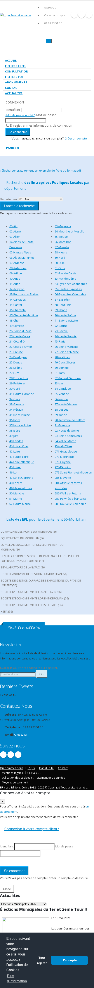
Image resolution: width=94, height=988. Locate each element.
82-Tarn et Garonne (68, 378)
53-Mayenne (63, 226)
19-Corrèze (16, 326)
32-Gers (14, 399)
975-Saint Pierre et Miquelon (73, 472)
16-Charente (17, 310)
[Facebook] (74, 14)
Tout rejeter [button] (42, 960)
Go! (41, 674)
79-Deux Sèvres (65, 362)
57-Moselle (62, 247)
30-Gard (14, 389)
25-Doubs (15, 362)
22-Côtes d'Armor (20, 347)
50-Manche (16, 493)
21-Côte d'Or (17, 341)
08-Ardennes (17, 268)
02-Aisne (15, 231)
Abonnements (16, 82)
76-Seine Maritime (66, 347)
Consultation (16, 71)
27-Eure (14, 373)
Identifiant (12, 110)
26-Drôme (15, 368)
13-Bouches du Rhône (23, 294)
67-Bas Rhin (62, 299)
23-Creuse (16, 352)
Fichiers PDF (14, 77)
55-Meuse (61, 237)
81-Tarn (60, 373)
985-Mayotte (63, 478)
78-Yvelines (62, 357)
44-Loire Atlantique (21, 462)
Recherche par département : (47, 185)
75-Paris (60, 341)
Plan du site (46, 768)
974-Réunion (63, 467)
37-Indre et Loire (20, 425)
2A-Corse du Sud (20, 331)
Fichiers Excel (15, 66)
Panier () (12, 148)
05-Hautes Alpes (20, 252)
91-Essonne (62, 425)
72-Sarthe (61, 326)
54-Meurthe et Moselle (69, 231)
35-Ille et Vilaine (19, 415)
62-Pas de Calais (66, 273)
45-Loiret (15, 467)
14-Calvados (17, 299)
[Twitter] (81, 14)
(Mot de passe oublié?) (20, 115)
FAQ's (31, 768)
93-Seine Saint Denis (68, 436)
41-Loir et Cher (18, 446)
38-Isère (14, 430)
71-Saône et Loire (66, 320)
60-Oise (60, 263)
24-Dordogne (18, 357)
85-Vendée (62, 394)
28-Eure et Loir (18, 378)
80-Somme (62, 368)
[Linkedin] (89, 14)
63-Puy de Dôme (65, 279)
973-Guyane (63, 462)
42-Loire (14, 451)
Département (9, 199)
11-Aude (14, 284)
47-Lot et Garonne (21, 478)
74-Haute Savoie (66, 336)
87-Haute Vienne (66, 404)
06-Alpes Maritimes (22, 258)
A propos (50, 7)
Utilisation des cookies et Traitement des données (33, 777)
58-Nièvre (61, 252)
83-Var (59, 383)
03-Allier (14, 237)
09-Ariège (15, 273)
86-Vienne (61, 399)
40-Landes (16, 441)
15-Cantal (15, 305)
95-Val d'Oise (63, 446)
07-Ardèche (16, 263)
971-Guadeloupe (66, 451)
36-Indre (14, 420)
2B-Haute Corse (19, 336)
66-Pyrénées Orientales (70, 294)
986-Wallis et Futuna (68, 493)
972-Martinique (65, 457)
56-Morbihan (63, 242)
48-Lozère (16, 483)
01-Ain (13, 226)
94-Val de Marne (65, 441)
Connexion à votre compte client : (31, 828)
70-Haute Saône (65, 315)
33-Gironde (16, 404)
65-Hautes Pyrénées (68, 289)
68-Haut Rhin (63, 305)
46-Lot (13, 472)
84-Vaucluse (63, 389)
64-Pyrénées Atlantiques (71, 284)
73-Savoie (61, 331)
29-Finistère (17, 383)
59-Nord (60, 258)
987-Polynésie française (71, 499)
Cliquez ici (20, 734)
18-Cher (14, 320)
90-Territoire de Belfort (70, 420)
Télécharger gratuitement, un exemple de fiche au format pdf (40, 170)
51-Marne (15, 499)
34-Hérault (16, 409)
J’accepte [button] (69, 960)
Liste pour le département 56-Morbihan (45, 519)
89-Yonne (61, 415)
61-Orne (60, 268)
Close (7, 889)
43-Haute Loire (19, 457)
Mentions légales (12, 773)
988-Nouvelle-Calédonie (70, 504)
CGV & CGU (34, 773)
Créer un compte (54, 15)
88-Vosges (61, 409)
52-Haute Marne (20, 504)
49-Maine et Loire (20, 488)
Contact (12, 88)
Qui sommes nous (11, 768)
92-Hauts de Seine (67, 430)
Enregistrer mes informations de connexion (41, 125)
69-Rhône (61, 310)
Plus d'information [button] (17, 978)
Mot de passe (46, 115)
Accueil (11, 60)
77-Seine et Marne (67, 352)
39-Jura (14, 436)
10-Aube (14, 279)
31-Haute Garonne (21, 394)
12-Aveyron (16, 289)
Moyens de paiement (15, 782)
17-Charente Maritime (23, 315)
